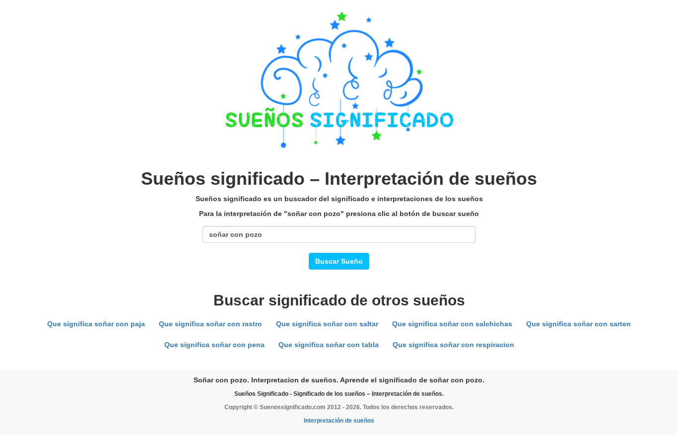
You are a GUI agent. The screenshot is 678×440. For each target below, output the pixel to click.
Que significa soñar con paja (96, 324)
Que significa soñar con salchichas (452, 324)
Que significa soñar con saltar (327, 324)
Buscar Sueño (339, 261)
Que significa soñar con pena (214, 345)
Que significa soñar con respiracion (453, 345)
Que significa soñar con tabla (328, 345)
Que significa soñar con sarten (578, 324)
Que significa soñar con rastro (210, 324)
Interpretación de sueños (339, 420)
